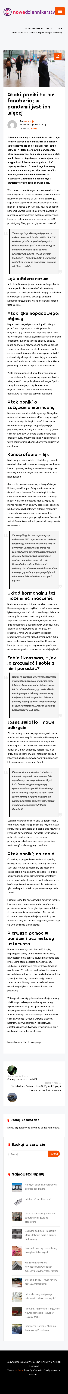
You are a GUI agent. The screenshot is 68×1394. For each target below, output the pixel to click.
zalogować (24, 1127)
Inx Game (19, 1370)
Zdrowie (33, 129)
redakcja (29, 121)
